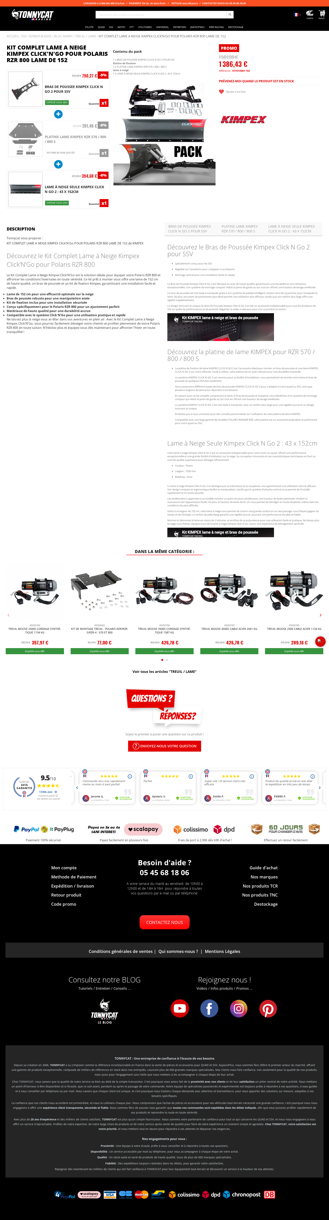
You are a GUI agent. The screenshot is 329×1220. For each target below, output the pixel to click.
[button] (117, 134)
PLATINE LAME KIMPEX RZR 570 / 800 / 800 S (240, 228)
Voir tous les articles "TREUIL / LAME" (165, 671)
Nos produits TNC (260, 895)
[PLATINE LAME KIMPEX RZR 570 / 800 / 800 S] (25, 139)
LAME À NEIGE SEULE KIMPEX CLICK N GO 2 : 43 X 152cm (74, 189)
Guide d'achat (264, 867)
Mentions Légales (222, 951)
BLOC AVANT (63, 36)
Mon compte (64, 867)
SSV (24, 36)
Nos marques (264, 877)
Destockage (266, 904)
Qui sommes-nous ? (178, 951)
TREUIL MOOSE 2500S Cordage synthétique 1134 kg (34, 630)
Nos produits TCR (260, 886)
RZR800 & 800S (40, 36)
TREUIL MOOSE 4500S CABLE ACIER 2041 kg (229, 629)
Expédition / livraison (72, 886)
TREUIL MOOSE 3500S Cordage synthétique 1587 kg (164, 630)
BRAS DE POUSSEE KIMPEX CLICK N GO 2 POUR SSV (189, 228)
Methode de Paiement (74, 877)
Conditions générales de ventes (121, 951)
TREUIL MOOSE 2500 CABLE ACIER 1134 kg (294, 629)
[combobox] (165, 14)
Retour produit (66, 895)
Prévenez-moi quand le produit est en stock (256, 81)
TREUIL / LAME (85, 36)
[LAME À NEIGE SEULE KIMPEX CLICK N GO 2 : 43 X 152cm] (25, 189)
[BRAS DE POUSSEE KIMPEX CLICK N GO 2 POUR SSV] (25, 89)
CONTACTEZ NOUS (164, 922)
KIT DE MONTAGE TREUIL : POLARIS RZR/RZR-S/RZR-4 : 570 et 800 (99, 630)
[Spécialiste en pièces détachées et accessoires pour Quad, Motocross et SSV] (32, 14)
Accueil (13, 36)
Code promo (63, 904)
